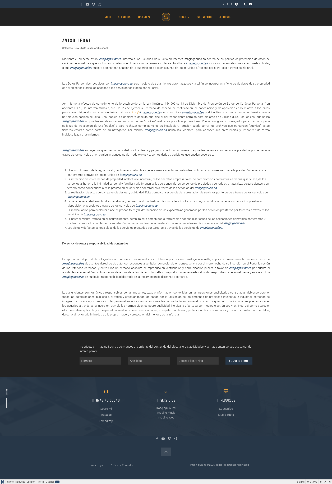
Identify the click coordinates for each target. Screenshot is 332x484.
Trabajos (106, 414)
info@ (147, 112)
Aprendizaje (145, 17)
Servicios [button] (124, 17)
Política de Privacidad (121, 465)
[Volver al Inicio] (166, 17)
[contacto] (250, 4)
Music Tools (226, 414)
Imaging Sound (166, 408)
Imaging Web (166, 417)
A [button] (223, 4)
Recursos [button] (225, 17)
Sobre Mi (106, 408)
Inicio (107, 17)
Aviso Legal (97, 465)
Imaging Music (166, 412)
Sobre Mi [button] (185, 17)
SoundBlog (226, 408)
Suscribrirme (239, 360)
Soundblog (204, 17)
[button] (236, 4)
